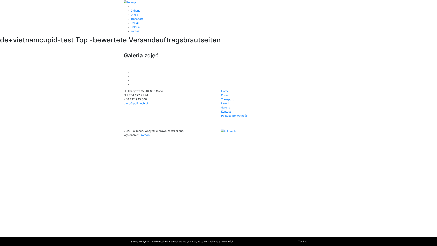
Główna (135, 10)
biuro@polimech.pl (136, 103)
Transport (137, 18)
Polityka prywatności (234, 115)
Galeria (135, 27)
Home (225, 91)
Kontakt (135, 31)
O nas (134, 14)
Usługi (135, 23)
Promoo (144, 135)
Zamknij (302, 241)
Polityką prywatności (221, 241)
